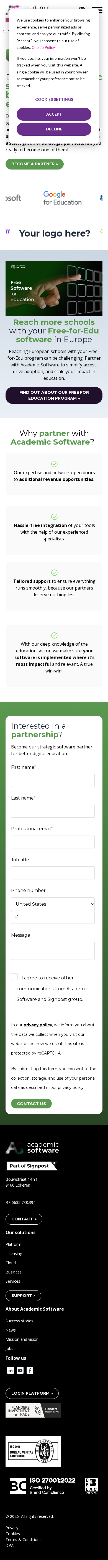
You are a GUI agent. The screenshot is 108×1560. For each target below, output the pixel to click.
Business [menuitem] (14, 1272)
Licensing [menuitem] (14, 1253)
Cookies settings (54, 99)
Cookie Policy (43, 47)
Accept (54, 114)
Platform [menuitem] (13, 1244)
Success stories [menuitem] (19, 1320)
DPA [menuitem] (10, 1545)
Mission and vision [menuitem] (22, 1339)
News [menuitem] (11, 1330)
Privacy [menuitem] (12, 1527)
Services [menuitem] (13, 1281)
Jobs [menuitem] (9, 1348)
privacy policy (38, 1024)
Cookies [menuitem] (13, 1533)
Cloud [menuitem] (11, 1262)
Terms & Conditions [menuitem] (24, 1539)
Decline (54, 129)
